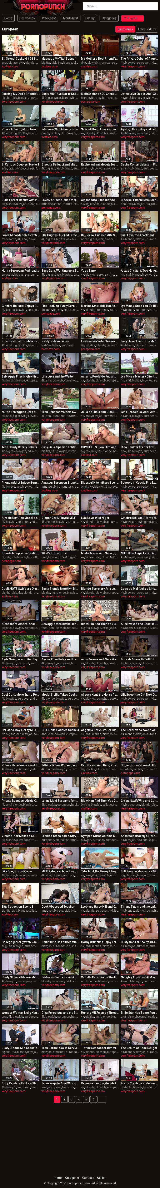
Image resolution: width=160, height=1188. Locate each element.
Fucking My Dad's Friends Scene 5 (20, 93)
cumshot (113, 133)
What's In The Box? (53, 553)
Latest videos (147, 29)
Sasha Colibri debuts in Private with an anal (140, 164)
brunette (104, 62)
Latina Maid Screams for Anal (60, 800)
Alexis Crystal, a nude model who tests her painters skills (140, 1083)
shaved (76, 946)
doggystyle (72, 557)
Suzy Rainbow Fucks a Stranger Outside (20, 1083)
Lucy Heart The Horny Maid (139, 341)
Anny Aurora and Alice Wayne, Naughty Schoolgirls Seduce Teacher (100, 659)
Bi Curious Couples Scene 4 (60, 730)
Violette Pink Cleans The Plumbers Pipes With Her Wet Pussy (100, 977)
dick (21, 62)
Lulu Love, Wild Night (95, 517)
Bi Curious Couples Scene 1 (20, 164)
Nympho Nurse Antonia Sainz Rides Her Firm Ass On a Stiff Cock (100, 836)
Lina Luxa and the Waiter (57, 376)
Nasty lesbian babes (55, 341)
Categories (109, 18)
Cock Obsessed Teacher (58, 906)
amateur (7, 274)
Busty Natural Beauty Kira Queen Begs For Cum (140, 942)
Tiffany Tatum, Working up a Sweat (60, 765)
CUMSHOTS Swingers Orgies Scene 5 (20, 588)
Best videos (27, 18)
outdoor (37, 451)
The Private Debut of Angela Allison (140, 58)
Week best (49, 18)
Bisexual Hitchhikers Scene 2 (140, 200)
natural (69, 486)
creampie (102, 309)
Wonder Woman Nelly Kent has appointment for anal (20, 1012)
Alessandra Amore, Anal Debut (20, 624)
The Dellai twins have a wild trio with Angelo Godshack (140, 730)
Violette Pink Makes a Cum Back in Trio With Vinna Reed (20, 836)
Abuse (101, 1177)
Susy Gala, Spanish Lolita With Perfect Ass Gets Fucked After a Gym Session (60, 447)
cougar (38, 734)
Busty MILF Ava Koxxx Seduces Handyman (60, 93)
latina (57, 204)
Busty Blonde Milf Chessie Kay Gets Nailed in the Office (20, 1048)
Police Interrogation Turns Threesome (20, 129)
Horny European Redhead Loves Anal (20, 270)
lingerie (146, 521)
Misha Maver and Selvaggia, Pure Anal (100, 553)
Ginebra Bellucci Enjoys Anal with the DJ (20, 305)
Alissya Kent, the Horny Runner (100, 694)
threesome (9, 239)
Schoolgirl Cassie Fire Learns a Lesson (140, 482)
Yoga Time (88, 270)
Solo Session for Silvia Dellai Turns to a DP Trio (20, 341)
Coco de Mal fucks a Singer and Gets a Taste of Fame (140, 588)
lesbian (46, 345)
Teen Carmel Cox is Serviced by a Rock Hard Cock (60, 1048)
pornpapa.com (90, 101)
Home (8, 18)
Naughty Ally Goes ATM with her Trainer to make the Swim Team (140, 977)
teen (49, 309)
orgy (5, 946)
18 (43, 309)
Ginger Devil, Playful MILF (58, 517)
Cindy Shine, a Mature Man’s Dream (20, 977)
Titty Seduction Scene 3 (17, 906)
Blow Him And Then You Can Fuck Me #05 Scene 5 (100, 624)
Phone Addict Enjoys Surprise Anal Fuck (20, 482)
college (30, 168)
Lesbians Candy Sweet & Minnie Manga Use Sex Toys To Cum (60, 977)
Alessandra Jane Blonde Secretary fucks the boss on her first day (100, 200)
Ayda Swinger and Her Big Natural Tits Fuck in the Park (20, 659)
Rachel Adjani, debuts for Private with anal (100, 164)
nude (124, 1087)
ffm (115, 557)
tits (60, 62)
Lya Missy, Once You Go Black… (140, 305)
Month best (70, 18)
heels (74, 804)
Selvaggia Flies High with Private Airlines (20, 376)
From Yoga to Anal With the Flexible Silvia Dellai (60, 1083)
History (90, 18)
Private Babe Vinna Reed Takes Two (20, 765)
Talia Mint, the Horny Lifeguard (100, 871)
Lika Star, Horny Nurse (17, 871)
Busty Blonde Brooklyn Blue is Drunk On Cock (60, 588)
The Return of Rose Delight (139, 1048)
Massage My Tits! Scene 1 (59, 58)
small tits (76, 840)
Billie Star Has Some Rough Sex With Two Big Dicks (140, 1012)
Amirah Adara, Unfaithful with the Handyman (140, 659)
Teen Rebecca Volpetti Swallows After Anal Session (60, 412)
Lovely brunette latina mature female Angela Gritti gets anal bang (60, 200)
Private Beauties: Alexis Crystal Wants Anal (20, 800)
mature (67, 204)
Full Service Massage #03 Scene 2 (140, 871)
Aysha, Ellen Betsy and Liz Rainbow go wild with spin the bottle (140, 129)
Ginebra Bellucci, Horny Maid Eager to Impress (140, 517)
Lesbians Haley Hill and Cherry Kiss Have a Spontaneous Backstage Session (100, 906)
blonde (29, 62)
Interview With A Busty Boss (60, 129)
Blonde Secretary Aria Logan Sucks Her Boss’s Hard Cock (100, 588)
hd (152, 62)
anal (4, 62)
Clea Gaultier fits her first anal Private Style (140, 447)
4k (122, 62)
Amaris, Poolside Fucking (98, 376)
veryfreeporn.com (133, 66)
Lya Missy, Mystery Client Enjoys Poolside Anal (140, 376)
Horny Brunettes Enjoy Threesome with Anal (100, 942)
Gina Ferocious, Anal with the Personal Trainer (140, 412)
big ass (13, 62)
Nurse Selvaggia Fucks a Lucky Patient (20, 412)
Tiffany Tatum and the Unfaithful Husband (140, 906)
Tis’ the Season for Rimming (100, 1048)
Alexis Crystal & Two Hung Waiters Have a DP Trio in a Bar (140, 270)
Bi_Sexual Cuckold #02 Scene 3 (20, 58)
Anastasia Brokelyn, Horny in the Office (140, 836)
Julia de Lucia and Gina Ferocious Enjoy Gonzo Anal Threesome (100, 412)
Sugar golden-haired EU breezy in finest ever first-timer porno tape (140, 765)
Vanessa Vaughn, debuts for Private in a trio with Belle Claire (100, 1083)
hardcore (73, 628)
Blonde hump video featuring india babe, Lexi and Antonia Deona (20, 553)
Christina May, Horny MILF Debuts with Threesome (20, 730)
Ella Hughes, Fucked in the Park (60, 235)
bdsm (129, 628)
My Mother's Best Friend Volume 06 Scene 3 (100, 58)
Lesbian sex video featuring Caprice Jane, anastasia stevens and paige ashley (100, 341)
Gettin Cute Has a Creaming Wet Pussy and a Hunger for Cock (60, 942)
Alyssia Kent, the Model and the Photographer (20, 517)
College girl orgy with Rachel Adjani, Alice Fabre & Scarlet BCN (20, 942)
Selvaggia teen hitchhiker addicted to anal (60, 624)
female (78, 204)
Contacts (88, 1177)
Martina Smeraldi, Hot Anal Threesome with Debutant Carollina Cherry (100, 305)
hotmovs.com (50, 349)
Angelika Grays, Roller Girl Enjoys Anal (100, 730)
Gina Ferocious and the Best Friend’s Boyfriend (60, 1012)
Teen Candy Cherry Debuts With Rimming (20, 447)
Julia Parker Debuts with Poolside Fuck (20, 200)
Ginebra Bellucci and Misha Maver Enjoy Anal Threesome (60, 164)
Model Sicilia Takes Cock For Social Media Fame (60, 694)
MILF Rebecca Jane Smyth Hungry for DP (60, 871)
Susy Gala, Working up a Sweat (60, 270)
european (118, 62)
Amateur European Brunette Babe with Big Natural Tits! (60, 482)
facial (154, 204)
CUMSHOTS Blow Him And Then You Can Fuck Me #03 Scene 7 (100, 447)
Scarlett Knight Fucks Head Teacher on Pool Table (100, 129)
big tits (45, 62)
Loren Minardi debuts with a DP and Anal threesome (20, 235)
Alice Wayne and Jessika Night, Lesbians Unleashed (140, 624)
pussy (45, 133)
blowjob (79, 62)
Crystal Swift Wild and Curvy (140, 800)
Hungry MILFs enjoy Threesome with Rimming (100, 1012)
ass (58, 97)
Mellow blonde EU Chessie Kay (100, 93)
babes (56, 345)
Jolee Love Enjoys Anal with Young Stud (140, 93)
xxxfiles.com (10, 66)
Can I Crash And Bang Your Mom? (100, 765)
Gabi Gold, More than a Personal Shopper (20, 694)
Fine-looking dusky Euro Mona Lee (60, 305)
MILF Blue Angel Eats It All (138, 553)
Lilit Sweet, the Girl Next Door (140, 694)
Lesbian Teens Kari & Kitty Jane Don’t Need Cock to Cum (60, 836)
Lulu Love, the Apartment (137, 235)
